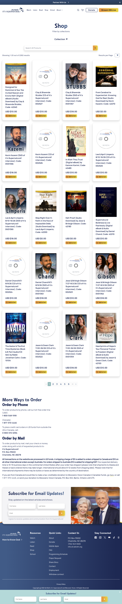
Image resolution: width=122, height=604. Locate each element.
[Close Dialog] (119, 592)
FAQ (50, 550)
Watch (29, 10)
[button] (119, 2)
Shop (46, 10)
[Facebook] (96, 537)
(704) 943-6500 (74, 544)
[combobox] (61, 48)
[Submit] (62, 513)
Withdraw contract (56, 574)
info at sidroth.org (75, 547)
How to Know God (11, 539)
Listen (35, 10)
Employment (54, 570)
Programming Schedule (58, 554)
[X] (105, 537)
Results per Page (106, 55)
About (59, 10)
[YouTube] (109, 537)
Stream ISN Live (108, 10)
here (112, 475)
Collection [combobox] (59, 39)
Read (41, 10)
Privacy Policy (61, 584)
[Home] (13, 10)
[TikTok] (114, 537)
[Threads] (118, 537)
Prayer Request (55, 558)
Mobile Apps (54, 546)
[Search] (95, 48)
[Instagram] (100, 537)
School (52, 10)
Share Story (53, 562)
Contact (52, 566)
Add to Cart (12, 116)
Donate (91, 10)
